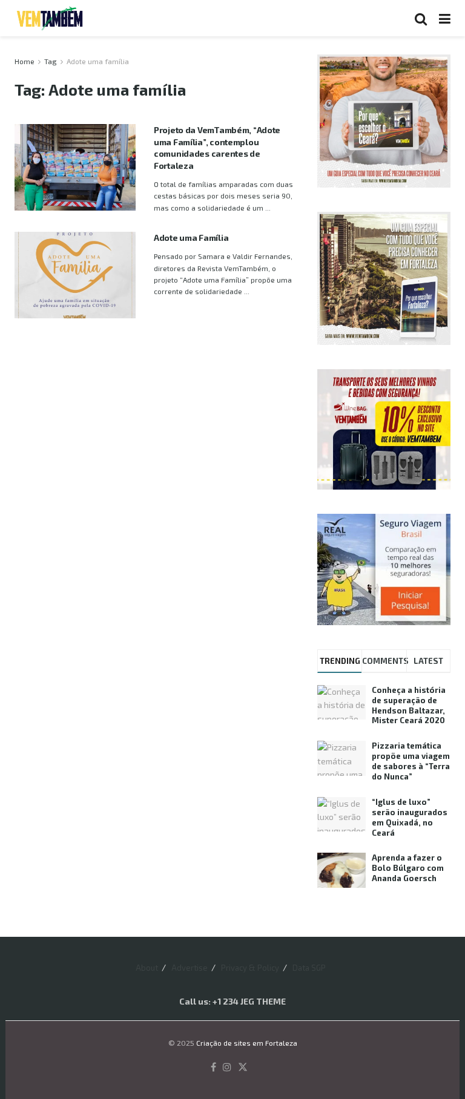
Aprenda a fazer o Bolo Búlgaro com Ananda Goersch (408, 868)
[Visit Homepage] (50, 18)
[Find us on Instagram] (227, 1067)
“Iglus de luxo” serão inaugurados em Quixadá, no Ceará (409, 817)
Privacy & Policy (250, 968)
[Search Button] (421, 18)
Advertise (189, 968)
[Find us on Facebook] (213, 1067)
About (147, 968)
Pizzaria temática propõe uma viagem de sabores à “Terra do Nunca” (411, 761)
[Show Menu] (444, 18)
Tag (50, 61)
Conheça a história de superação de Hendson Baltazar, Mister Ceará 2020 (409, 705)
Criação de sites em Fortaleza (246, 1042)
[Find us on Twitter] (243, 1067)
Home (25, 61)
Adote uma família (98, 61)
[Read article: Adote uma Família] (75, 275)
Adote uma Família (191, 237)
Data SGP (309, 968)
